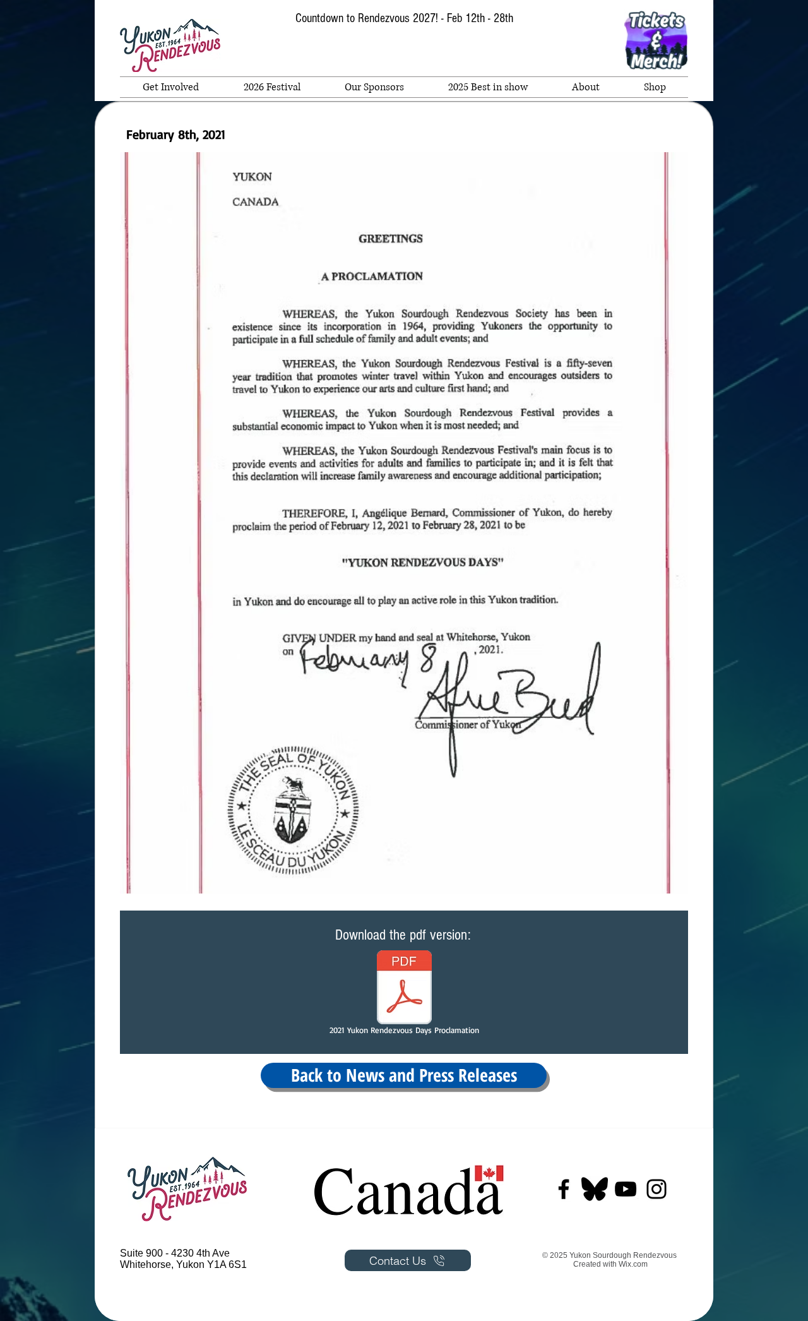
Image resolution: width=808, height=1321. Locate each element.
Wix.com (633, 1264)
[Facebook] (563, 1189)
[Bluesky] (594, 1189)
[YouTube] (625, 1189)
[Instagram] (656, 1189)
